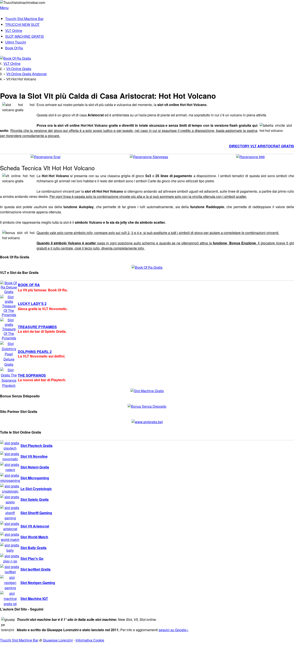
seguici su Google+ (173, 629)
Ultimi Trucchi (15, 42)
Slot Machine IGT (34, 598)
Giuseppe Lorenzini (58, 640)
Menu (4, 7)
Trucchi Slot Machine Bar (24, 18)
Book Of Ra (14, 47)
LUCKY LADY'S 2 (32, 303)
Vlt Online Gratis (18, 68)
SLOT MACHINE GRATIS (24, 36)
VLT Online (13, 30)
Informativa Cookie (90, 640)
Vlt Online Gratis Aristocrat (26, 73)
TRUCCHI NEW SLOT (22, 24)
